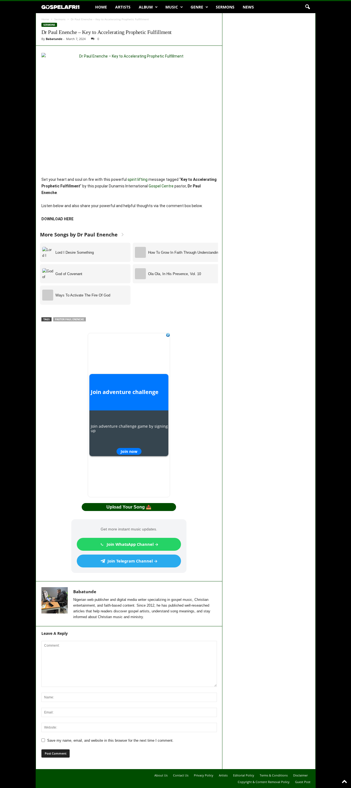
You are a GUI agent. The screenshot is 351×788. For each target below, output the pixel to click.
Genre (197, 7)
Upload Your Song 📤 (128, 507)
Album (146, 7)
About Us (161, 775)
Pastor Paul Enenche (69, 319)
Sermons (225, 7)
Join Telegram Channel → (132, 561)
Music (171, 7)
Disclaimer (300, 775)
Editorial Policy (243, 775)
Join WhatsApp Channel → (132, 544)
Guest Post (302, 782)
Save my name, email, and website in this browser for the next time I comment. (110, 740)
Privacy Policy (203, 775)
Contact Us (180, 775)
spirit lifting (138, 179)
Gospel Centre (161, 186)
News (248, 7)
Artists (123, 7)
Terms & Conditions (274, 775)
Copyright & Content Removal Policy (264, 782)
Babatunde (54, 39)
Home (101, 7)
